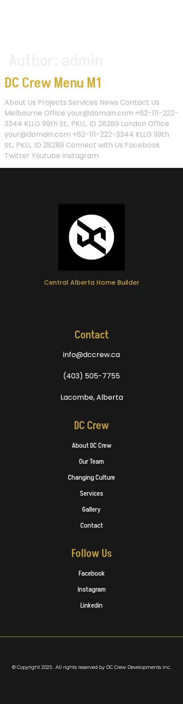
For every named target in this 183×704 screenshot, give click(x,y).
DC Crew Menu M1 (52, 83)
